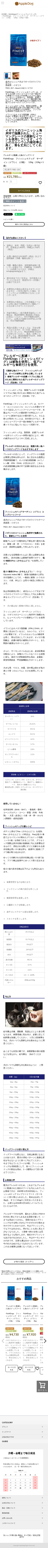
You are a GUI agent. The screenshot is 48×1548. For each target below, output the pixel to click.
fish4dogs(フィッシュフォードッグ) (22, 14)
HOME (4, 14)
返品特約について (9, 205)
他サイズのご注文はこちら (24, 224)
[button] (3, 1341)
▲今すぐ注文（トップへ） (24, 1261)
